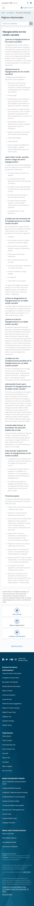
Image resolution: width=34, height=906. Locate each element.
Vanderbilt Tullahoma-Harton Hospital (15, 792)
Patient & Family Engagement (12, 704)
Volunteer (5, 762)
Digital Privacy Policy (9, 712)
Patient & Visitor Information (11, 673)
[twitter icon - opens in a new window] (7, 659)
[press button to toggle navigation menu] (31, 2)
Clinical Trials (6, 814)
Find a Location (7, 740)
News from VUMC (8, 834)
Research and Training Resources (13, 810)
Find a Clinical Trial (8, 749)
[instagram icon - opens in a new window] (16, 659)
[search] (15, 24)
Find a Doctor (6, 736)
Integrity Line (6, 717)
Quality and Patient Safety (10, 801)
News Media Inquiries (9, 838)
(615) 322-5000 (7, 894)
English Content (28, 8)
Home (3, 13)
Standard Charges (8, 721)
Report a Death (7, 691)
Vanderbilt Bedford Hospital (11, 788)
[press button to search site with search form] (27, 2)
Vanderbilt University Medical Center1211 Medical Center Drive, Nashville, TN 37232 (15, 889)
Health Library (7, 725)
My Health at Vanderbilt (10, 682)
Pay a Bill (5, 753)
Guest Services (7, 699)
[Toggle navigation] (3, 8)
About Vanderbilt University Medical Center (14, 783)
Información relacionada (23, 13)
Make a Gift (6, 758)
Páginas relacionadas (12, 17)
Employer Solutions (8, 823)
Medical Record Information (11, 686)
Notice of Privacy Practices (11, 708)
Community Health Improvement (13, 805)
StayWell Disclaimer (16, 646)
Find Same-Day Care (8, 745)
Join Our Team (7, 771)
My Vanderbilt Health (9, 842)
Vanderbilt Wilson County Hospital (13, 797)
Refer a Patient (7, 766)
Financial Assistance (8, 695)
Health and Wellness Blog (22, 659)
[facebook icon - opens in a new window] (3, 659)
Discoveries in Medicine (10, 847)
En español (10, 13)
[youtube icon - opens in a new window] (11, 659)
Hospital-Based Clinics (9, 818)
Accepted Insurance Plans (10, 678)
